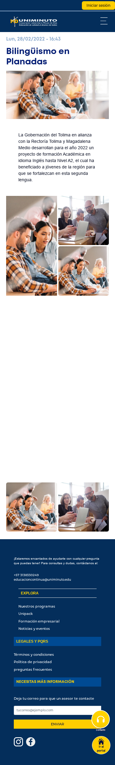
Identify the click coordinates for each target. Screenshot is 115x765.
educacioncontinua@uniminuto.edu (42, 580)
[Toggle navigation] (104, 21)
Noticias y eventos (34, 628)
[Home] (35, 21)
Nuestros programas (36, 606)
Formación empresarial (38, 621)
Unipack (25, 614)
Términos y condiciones (34, 654)
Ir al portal (101, 748)
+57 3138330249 (26, 575)
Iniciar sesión (98, 5)
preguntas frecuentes (33, 669)
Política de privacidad (33, 662)
